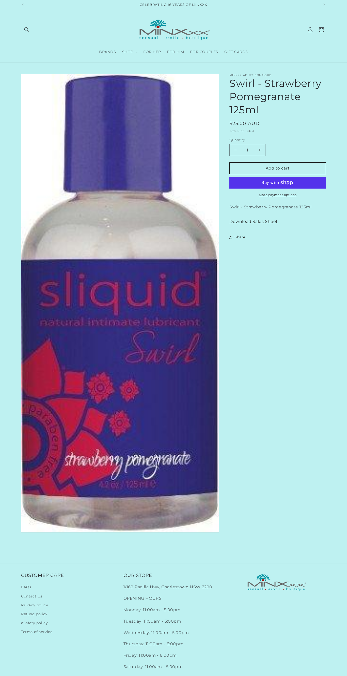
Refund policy (34, 614)
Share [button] (239, 237)
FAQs (26, 587)
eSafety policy (34, 623)
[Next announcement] (324, 5)
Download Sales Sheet (253, 221)
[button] (26, 29)
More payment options (277, 195)
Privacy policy (34, 605)
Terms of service (37, 631)
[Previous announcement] (22, 5)
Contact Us (31, 596)
